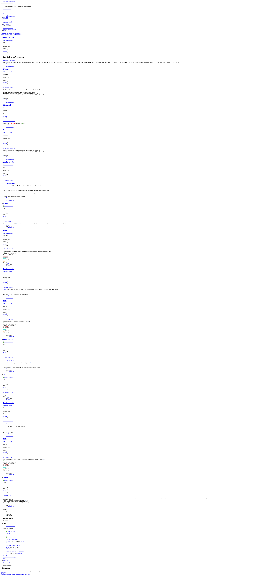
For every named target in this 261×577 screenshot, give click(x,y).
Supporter (8, 533)
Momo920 (8, 541)
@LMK (5, 289)
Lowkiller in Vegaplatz (11, 34)
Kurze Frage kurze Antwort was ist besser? (15, 551)
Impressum (5, 560)
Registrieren (3, 572)
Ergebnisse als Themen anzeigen (24, 6)
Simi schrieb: (9, 423)
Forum (4, 13)
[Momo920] (11, 537)
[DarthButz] (11, 543)
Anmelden (3, 573)
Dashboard (5, 17)
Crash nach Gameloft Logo (12, 539)
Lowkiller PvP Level (10, 526)
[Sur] (11, 531)
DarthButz (8, 547)
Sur (6, 535)
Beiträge (5, 51)
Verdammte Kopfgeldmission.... (13, 545)
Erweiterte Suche (7, 9)
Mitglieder (5, 18)
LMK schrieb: (10, 360)
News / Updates (24, 541)
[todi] (11, 548)
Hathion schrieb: (10, 183)
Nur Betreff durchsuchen (10, 6)
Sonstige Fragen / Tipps (20, 553)
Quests (19, 547)
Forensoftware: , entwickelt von (15, 574)
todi (6, 553)
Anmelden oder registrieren (9, 1)
